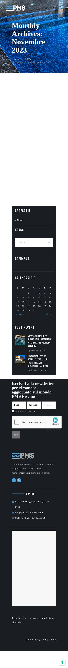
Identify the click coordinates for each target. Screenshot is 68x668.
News (20, 220)
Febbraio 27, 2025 (37, 370)
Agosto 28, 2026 (36, 350)
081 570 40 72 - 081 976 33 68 (30, 518)
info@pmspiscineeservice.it (29, 512)
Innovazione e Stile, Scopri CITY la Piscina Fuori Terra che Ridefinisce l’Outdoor (38, 361)
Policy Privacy (49, 639)
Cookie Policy (33, 639)
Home (15, 59)
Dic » (48, 314)
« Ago (20, 314)
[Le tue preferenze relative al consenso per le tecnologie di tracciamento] (62, 662)
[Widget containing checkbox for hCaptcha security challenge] (37, 424)
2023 (28, 59)
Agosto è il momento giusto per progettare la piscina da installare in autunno (39, 341)
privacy (31, 411)
